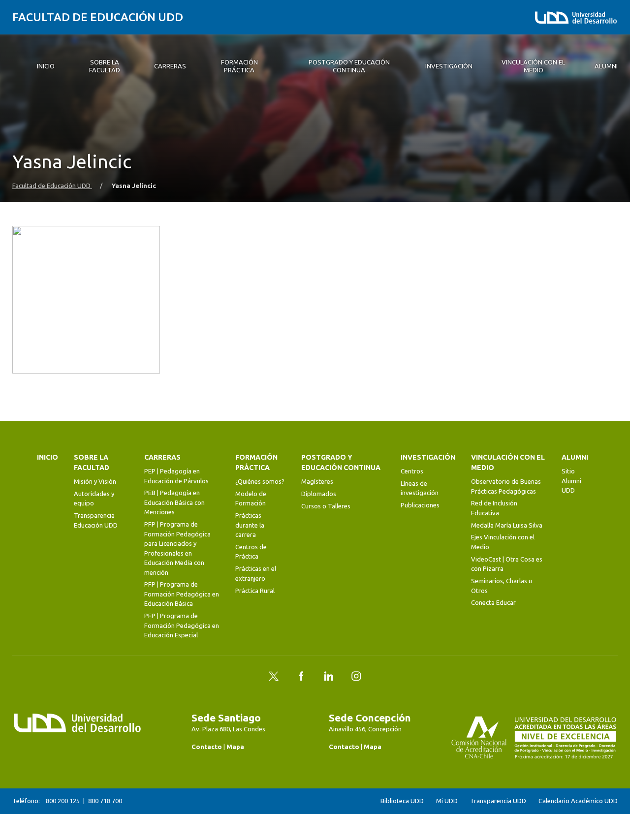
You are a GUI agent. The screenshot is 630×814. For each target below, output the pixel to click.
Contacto (206, 746)
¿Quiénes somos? (259, 481)
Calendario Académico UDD (578, 801)
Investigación (428, 457)
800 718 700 (105, 800)
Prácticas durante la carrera (249, 525)
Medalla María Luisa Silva (506, 525)
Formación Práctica (256, 462)
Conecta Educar (493, 602)
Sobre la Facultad (91, 462)
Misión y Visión (95, 481)
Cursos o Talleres (325, 505)
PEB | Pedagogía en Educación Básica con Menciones (174, 502)
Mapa (235, 746)
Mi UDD (447, 801)
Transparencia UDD (498, 801)
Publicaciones (420, 504)
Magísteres (317, 481)
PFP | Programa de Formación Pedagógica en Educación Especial (181, 625)
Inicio (47, 457)
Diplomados (318, 493)
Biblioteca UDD (402, 801)
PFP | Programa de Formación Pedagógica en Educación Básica (181, 594)
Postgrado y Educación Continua (340, 462)
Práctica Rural (255, 590)
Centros (412, 471)
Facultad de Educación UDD (97, 17)
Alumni (575, 457)
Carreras (162, 457)
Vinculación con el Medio (508, 462)
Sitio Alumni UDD (571, 481)
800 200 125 (63, 800)
